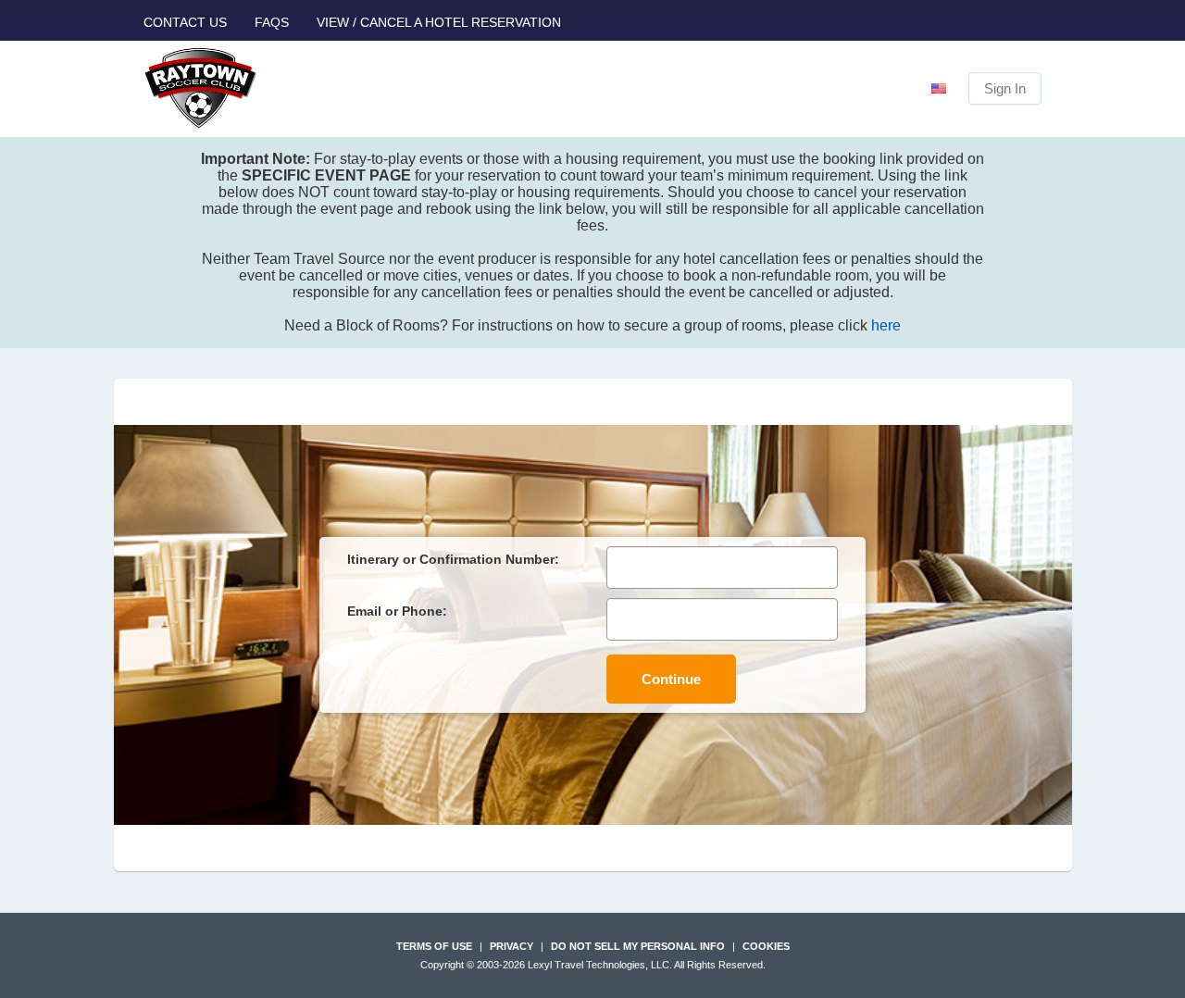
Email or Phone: (397, 611)
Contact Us (185, 22)
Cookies (766, 946)
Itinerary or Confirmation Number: (453, 559)
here (886, 325)
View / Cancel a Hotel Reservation (439, 22)
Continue (671, 679)
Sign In (1005, 88)
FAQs (272, 22)
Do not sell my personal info (638, 946)
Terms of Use (434, 946)
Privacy (511, 946)
